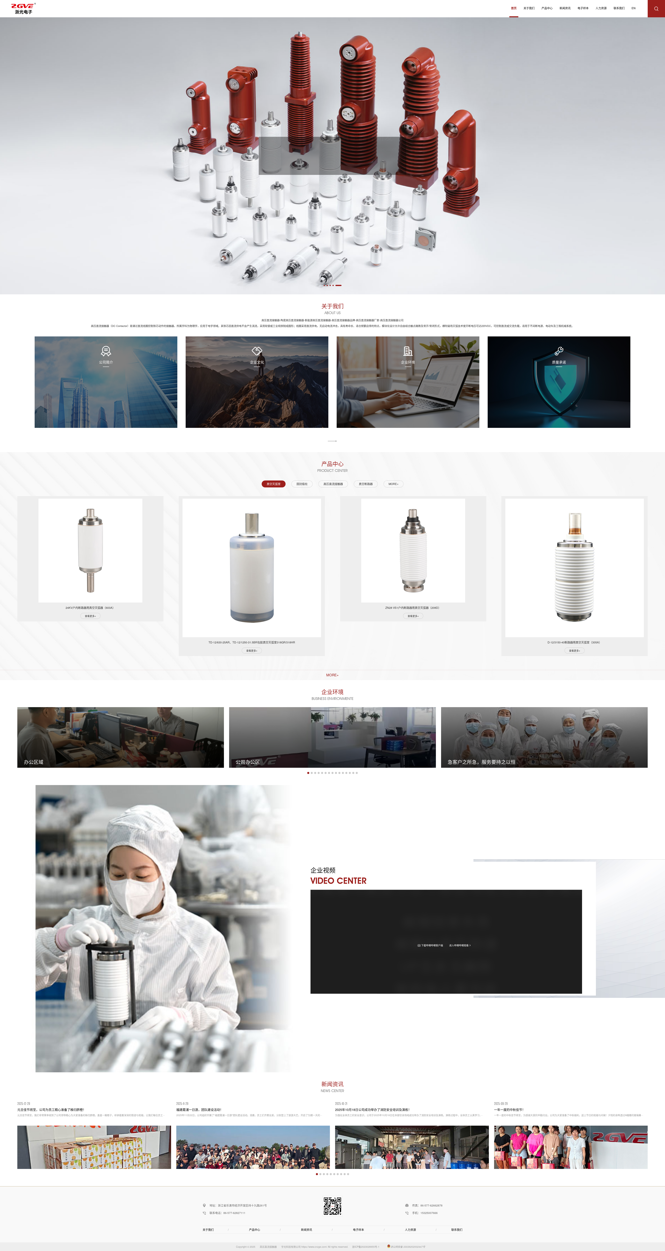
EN (634, 8)
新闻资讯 (565, 8)
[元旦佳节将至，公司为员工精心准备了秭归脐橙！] (94, 1147)
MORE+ (393, 484)
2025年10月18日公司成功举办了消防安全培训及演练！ (373, 1109)
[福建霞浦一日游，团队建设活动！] (253, 1147)
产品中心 (547, 8)
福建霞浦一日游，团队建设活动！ (199, 1109)
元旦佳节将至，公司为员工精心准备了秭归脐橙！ (51, 1109)
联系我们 (619, 8)
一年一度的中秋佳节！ (509, 1109)
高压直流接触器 (268, 1246)
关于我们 (529, 8)
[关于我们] (332, 441)
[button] (308, 773)
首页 (514, 8)
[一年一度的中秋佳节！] (571, 1147)
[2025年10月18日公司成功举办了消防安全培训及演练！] (412, 1147)
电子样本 (583, 8)
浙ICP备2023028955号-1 (365, 1246)
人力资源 (601, 8)
